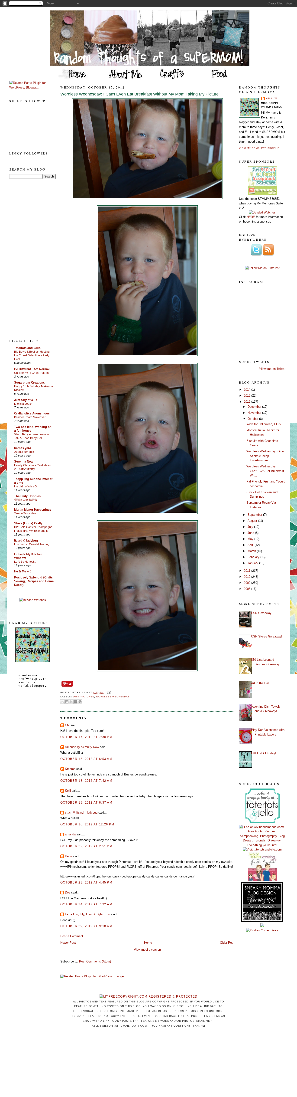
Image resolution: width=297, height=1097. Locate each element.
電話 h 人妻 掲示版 (25, 500)
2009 (247, 583)
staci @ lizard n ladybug (81, 812)
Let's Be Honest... (25, 561)
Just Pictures (83, 696)
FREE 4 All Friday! (263, 753)
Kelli (68, 790)
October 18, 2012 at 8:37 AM (86, 802)
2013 (247, 395)
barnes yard (22, 448)
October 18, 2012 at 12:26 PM (87, 824)
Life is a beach (23, 403)
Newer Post (68, 942)
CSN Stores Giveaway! (266, 636)
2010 (247, 576)
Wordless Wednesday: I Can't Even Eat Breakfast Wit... (265, 471)
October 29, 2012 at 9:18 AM (86, 926)
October (253, 418)
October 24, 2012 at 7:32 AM (86, 904)
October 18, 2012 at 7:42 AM (86, 780)
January (253, 563)
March (252, 551)
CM (67, 725)
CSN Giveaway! (261, 613)
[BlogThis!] (67, 702)
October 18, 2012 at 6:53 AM (86, 759)
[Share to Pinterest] (80, 702)
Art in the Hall (260, 683)
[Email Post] (108, 692)
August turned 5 (24, 451)
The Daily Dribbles (27, 496)
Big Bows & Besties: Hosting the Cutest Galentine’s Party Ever (32, 355)
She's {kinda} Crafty (28, 523)
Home (148, 942)
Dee (67, 892)
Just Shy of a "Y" (26, 400)
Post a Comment (71, 936)
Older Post (227, 942)
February (254, 557)
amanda (70, 834)
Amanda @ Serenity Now (82, 747)
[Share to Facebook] (75, 702)
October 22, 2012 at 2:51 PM (86, 846)
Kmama (70, 769)
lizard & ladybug (26, 540)
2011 (247, 570)
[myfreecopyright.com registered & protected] (148, 996)
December (255, 406)
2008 (247, 589)
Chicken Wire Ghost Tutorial (31, 372)
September (255, 514)
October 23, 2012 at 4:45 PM (86, 882)
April (251, 545)
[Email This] (62, 702)
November (255, 412)
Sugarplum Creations (29, 382)
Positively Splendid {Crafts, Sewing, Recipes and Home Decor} (34, 581)
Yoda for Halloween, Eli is (263, 424)
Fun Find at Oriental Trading (31, 544)
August (253, 520)
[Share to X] (71, 702)
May (251, 539)
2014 (247, 389)
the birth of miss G (25, 486)
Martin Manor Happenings (32, 509)
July (251, 527)
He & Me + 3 (22, 571)
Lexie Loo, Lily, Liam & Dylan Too (87, 914)
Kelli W (271, 98)
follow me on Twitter (272, 369)
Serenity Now (23, 461)
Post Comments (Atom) (95, 961)
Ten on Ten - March (26, 513)
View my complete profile (259, 148)
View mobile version (147, 949)
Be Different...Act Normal (32, 369)
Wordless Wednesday (112, 696)
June (251, 533)
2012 (247, 401)
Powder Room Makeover (29, 417)
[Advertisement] (27, 258)
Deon (68, 856)
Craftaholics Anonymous (32, 413)
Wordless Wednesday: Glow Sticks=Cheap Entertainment (265, 456)
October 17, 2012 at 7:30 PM (86, 737)
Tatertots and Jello (27, 348)
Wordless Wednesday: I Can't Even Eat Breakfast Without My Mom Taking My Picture (139, 94)
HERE (251, 217)
